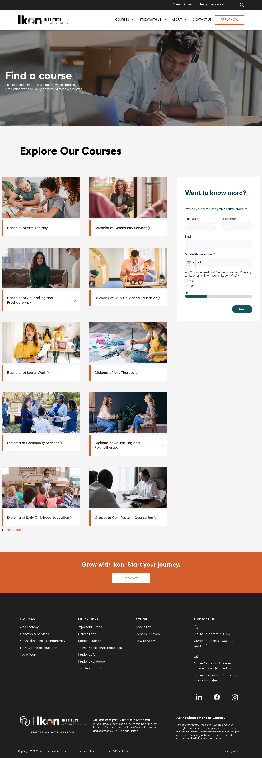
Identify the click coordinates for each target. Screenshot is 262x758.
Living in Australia (148, 634)
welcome (238, 751)
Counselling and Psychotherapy (42, 641)
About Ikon (143, 627)
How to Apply (145, 641)
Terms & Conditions (116, 751)
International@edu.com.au (212, 680)
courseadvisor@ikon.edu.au (213, 668)
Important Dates (90, 627)
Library (202, 4)
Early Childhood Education (38, 647)
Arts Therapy (29, 627)
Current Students (184, 4)
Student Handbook (91, 661)
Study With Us (150, 19)
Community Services (34, 634)
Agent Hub (218, 4)
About (177, 19)
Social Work (28, 654)
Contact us (202, 19)
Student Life (87, 654)
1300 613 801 (227, 634)
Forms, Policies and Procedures (100, 647)
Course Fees (87, 634)
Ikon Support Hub (90, 668)
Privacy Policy (86, 751)
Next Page (14, 530)
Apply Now (131, 578)
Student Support (90, 641)
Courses (122, 19)
